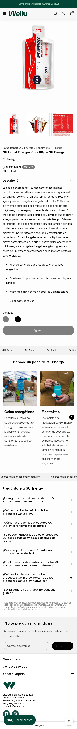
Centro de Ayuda (15, 666)
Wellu (42, 725)
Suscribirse (62, 646)
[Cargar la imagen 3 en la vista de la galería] (62, 124)
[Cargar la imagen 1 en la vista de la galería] (14, 124)
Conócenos (11, 659)
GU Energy (9, 159)
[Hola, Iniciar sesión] (63, 13)
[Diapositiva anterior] (5, 3)
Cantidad (8, 312)
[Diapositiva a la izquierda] (5, 417)
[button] (5, 13)
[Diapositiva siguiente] (72, 3)
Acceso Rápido (14, 674)
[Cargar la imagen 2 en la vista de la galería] (38, 124)
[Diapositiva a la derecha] (71, 417)
